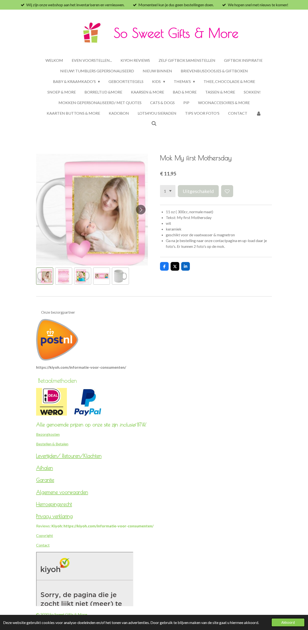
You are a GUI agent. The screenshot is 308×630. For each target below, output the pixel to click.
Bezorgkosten (48, 434)
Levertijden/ (49, 456)
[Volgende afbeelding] (141, 209)
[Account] (258, 113)
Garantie (45, 480)
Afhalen (44, 468)
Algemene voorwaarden (62, 492)
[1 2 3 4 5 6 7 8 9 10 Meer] (167, 191)
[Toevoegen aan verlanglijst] (227, 191)
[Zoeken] (154, 123)
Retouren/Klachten (82, 456)
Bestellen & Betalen (52, 444)
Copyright (44, 535)
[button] (44, 276)
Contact (43, 545)
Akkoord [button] (288, 622)
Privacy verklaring (54, 516)
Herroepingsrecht (54, 504)
